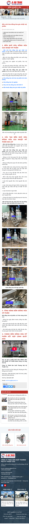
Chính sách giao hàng (7, 516)
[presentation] (1, 497)
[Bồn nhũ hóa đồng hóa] (7, 439)
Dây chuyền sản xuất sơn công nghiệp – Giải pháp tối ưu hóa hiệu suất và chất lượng (17, 399)
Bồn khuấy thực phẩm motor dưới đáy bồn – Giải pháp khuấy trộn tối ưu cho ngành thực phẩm (17, 408)
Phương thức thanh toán (21, 514)
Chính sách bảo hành (21, 516)
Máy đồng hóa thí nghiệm (11, 82)
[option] (14, 401)
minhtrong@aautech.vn (12, 380)
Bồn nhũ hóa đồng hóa (7, 445)
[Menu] (1, 7)
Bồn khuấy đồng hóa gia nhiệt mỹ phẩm (15, 87)
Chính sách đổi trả (7, 514)
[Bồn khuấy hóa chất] (21, 439)
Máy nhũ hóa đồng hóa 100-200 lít (13, 84)
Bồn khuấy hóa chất (21, 445)
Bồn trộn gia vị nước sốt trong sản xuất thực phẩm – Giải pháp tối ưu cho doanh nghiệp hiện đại (17, 416)
